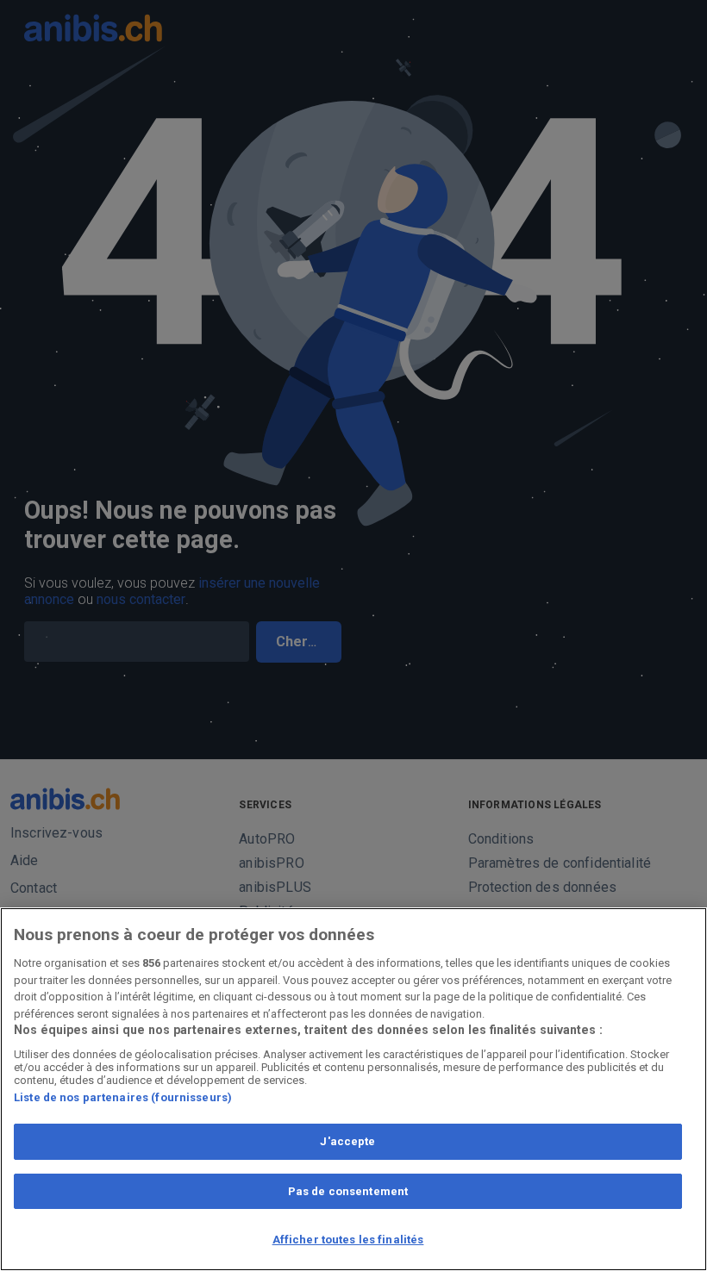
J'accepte (347, 1141)
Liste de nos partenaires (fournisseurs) (123, 1097)
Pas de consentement (348, 1191)
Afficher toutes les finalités (348, 1239)
